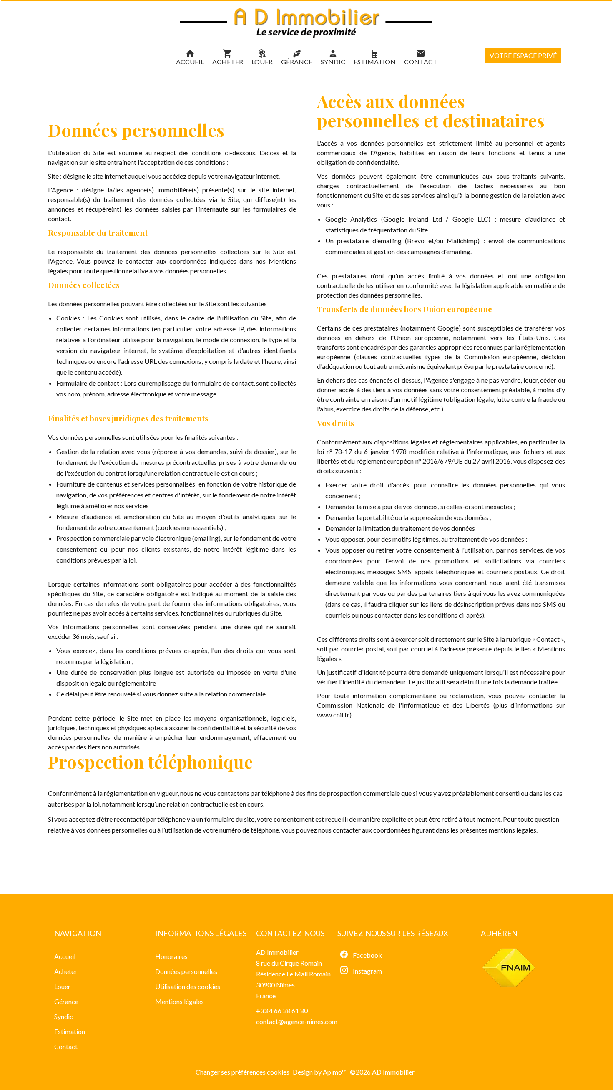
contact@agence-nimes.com (296, 1021)
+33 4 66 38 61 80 (282, 1010)
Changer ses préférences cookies (242, 1072)
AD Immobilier (277, 952)
